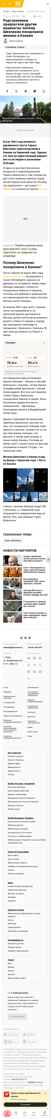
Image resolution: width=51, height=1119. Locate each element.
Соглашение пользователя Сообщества (33, 693)
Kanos (42, 189)
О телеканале (9, 703)
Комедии (12, 897)
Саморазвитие (14, 927)
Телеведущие (9, 707)
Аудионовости (14, 771)
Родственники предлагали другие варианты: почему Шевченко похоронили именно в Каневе (37, 11)
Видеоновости (14, 767)
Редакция (7, 692)
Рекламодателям (10, 711)
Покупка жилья (14, 947)
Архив (30, 727)
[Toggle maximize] (44, 471)
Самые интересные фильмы (20, 886)
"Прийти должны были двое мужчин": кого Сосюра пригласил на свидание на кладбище (23, 250)
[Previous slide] (7, 481)
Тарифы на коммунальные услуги (23, 866)
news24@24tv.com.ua (12, 647)
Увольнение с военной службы (21, 821)
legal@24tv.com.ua (35, 1082)
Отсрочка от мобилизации (19, 836)
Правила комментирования (35, 701)
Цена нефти (13, 855)
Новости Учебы (16, 910)
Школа (11, 920)
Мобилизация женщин (18, 829)
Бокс (10, 963)
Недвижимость (16, 940)
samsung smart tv (30, 1041)
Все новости (14, 753)
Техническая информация (33, 707)
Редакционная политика (9, 697)
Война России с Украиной (21, 783)
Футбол (11, 967)
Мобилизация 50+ (16, 825)
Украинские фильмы (17, 890)
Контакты (31, 712)
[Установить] (25, 1099)
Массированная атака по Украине (23, 802)
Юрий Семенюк (16, 41)
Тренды (6, 11)
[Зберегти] (44, 91)
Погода (11, 774)
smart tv (11, 1041)
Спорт (11, 960)
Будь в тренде (18, 11)
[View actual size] (37, 471)
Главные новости (15, 756)
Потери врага (14, 809)
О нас (5, 687)
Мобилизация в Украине (21, 818)
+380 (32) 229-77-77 (19, 1080)
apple (30, 1034)
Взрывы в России (15, 805)
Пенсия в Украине (16, 874)
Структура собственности (34, 722)
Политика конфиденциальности (12, 721)
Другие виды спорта (17, 978)
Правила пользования (12, 716)
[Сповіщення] (47, 3)
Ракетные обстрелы (16, 787)
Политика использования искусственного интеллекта (9, 729)
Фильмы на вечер (16, 893)
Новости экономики (18, 852)
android (11, 1034)
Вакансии (31, 717)
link (28, 658)
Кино (10, 883)
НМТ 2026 (12, 924)
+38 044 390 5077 (35, 647)
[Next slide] (43, 481)
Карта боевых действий (18, 791)
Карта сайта (33, 732)
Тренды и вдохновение (18, 951)
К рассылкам (17, 1017)
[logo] (17, 3)
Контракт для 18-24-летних (20, 832)
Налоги (11, 870)
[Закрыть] (46, 1093)
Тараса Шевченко (14, 276)
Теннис (11, 971)
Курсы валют (13, 859)
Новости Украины (16, 760)
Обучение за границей (18, 931)
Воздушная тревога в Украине (21, 798)
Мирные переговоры (17, 794)
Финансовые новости (17, 863)
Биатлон (11, 974)
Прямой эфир (14, 763)
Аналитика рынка (16, 943)
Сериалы (12, 901)
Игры (30, 736)
